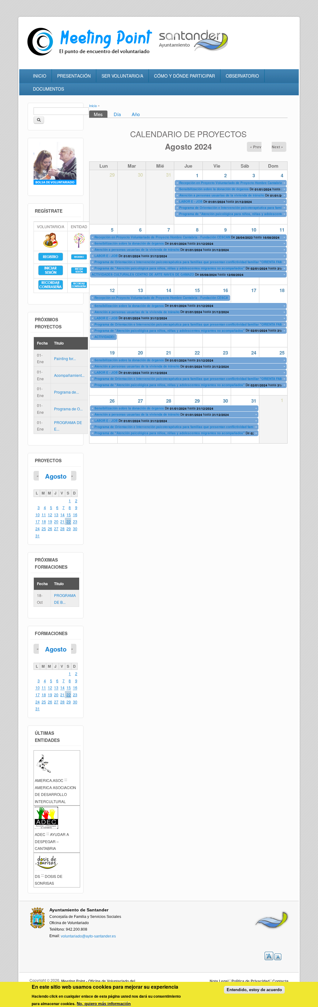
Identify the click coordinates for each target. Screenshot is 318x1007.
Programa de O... (68, 408)
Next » (277, 147)
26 (112, 400)
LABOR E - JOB (190, 201)
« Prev (255, 147)
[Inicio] (91, 55)
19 (112, 352)
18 (281, 290)
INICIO (39, 76)
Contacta (280, 981)
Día (117, 114)
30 (225, 400)
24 (253, 352)
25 (281, 352)
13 (140, 290)
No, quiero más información (104, 1003)
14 (168, 290)
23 (225, 352)
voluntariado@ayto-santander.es (88, 936)
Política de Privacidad (250, 981)
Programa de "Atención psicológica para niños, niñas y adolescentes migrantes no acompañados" (170, 268)
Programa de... (66, 392)
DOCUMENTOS (48, 89)
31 (253, 400)
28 (168, 400)
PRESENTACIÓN (74, 76)
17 (253, 290)
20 (140, 352)
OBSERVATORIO (242, 76)
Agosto (55, 476)
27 (140, 400)
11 (281, 229)
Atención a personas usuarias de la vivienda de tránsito (221, 195)
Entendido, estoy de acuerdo (254, 989)
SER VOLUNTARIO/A (122, 76)
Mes (100, 114)
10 (253, 229)
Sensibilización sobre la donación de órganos (214, 189)
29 (197, 400)
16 (225, 290)
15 (197, 290)
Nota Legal (219, 981)
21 (168, 352)
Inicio (93, 105)
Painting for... (65, 358)
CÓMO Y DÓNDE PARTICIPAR (184, 76)
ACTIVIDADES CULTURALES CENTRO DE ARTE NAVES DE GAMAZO (143, 275)
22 (197, 352)
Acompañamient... (69, 375)
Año (136, 114)
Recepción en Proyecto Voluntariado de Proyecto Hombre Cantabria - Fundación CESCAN (247, 183)
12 (112, 290)
